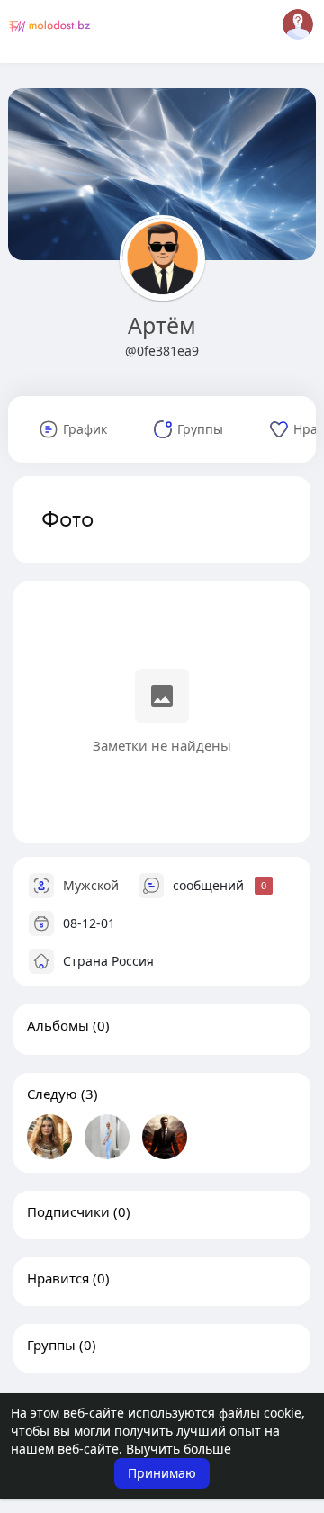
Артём (162, 325)
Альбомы (58, 1025)
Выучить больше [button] (178, 1448)
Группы (51, 1344)
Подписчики (68, 1211)
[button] (298, 24)
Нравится (58, 1278)
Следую (52, 1093)
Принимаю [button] (162, 1472)
